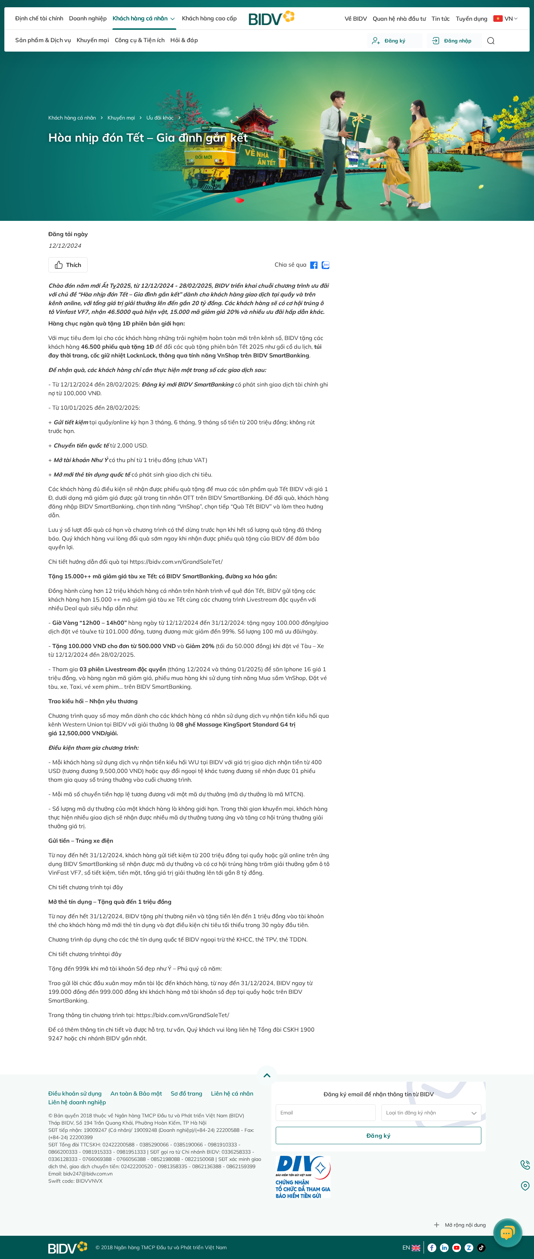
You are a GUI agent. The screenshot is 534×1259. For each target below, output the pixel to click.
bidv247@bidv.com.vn (88, 1173)
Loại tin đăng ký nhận (411, 1112)
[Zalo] (469, 1247)
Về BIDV (356, 18)
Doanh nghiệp (88, 18)
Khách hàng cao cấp (209, 18)
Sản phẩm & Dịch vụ (43, 40)
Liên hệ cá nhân (232, 1093)
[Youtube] (456, 1247)
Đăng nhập (458, 40)
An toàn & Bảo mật (136, 1093)
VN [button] (509, 18)
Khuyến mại (121, 117)
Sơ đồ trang (186, 1093)
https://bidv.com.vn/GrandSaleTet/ (176, 561)
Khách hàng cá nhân (72, 117)
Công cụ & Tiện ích (140, 40)
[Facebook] (432, 1247)
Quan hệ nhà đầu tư (399, 18)
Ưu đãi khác (160, 117)
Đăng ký (395, 40)
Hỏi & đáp (184, 40)
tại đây (113, 887)
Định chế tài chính (39, 18)
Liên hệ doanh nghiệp (77, 1102)
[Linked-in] (444, 1247)
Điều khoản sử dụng (75, 1093)
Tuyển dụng (472, 18)
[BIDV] (68, 1247)
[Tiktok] (481, 1247)
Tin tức (441, 18)
